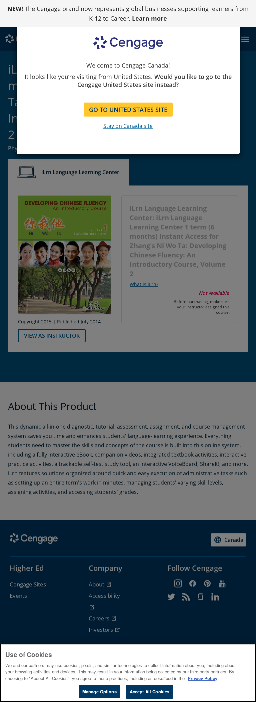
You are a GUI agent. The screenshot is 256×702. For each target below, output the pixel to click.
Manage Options (99, 691)
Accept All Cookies (149, 691)
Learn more (149, 18)
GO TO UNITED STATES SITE (128, 110)
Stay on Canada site (128, 126)
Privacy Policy (202, 678)
